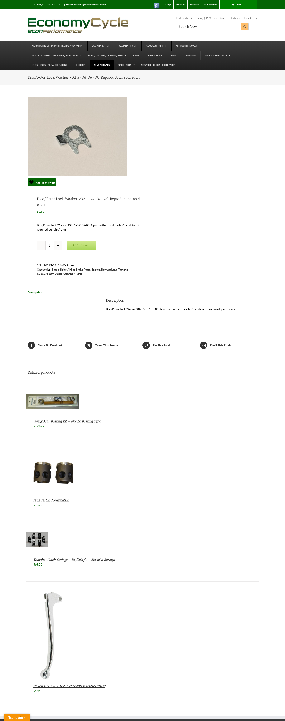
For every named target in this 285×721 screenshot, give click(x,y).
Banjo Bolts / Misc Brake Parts (71, 269)
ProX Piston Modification (51, 500)
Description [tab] (35, 292)
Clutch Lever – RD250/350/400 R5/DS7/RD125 (69, 686)
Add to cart (81, 245)
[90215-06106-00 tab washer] (83, 141)
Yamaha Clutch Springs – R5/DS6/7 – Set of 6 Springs (74, 560)
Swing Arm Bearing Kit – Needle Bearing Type (67, 421)
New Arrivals (109, 269)
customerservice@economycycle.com (86, 4)
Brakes (96, 269)
